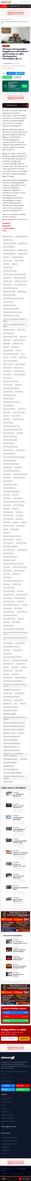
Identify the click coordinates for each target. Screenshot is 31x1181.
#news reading (7, 570)
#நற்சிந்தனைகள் (8, 766)
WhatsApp (8, 77)
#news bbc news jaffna (9, 409)
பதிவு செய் (24, 1038)
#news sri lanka (16, 584)
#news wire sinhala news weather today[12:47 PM (14, 638)
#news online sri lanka (9, 550)
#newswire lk (15, 674)
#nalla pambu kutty (8, 350)
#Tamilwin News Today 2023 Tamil (11, 690)
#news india (6, 508)
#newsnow (24, 667)
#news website (16, 622)
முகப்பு (3, 19)
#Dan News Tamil (7, 260)
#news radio (6, 567)
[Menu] (28, 2)
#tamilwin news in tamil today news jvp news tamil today (14, 685)
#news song (6, 584)
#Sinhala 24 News (7, 677)
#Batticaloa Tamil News (9, 250)
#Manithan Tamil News (19, 340)
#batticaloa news (23, 243)
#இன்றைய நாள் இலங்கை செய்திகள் (14, 726)
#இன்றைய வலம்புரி (9, 733)
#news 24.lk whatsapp (19, 374)
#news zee (6, 660)
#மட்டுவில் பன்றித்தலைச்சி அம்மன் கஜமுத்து (13, 777)
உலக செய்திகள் (8, 228)
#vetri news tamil (18, 700)
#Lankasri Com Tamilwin (9, 305)
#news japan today (8, 512)
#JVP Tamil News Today (20, 284)
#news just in (19, 512)
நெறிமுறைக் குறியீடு (8, 1144)
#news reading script (19, 570)
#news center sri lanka (19, 412)
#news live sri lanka (8, 526)
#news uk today (7, 608)
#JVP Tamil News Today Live (10, 288)
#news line (15, 522)
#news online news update (10, 546)
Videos (4, 231)
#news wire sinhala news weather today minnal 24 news (15, 633)
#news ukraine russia (8, 612)
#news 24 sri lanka (19, 371)
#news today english (22, 594)
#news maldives (15, 529)
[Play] (27, 105)
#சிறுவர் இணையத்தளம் (10, 759)
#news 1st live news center (10, 361)
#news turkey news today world (11, 605)
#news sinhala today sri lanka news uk (13, 581)
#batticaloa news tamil (8, 247)
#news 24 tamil (7, 374)
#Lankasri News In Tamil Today (11, 315)
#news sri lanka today (8, 591)
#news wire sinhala (8, 625)
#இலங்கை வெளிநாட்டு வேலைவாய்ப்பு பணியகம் (14, 718)
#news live (24, 522)
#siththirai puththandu (20, 677)
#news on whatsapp (21, 543)
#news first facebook (8, 443)
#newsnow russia (7, 670)
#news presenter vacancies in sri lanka (13, 563)
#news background (8, 405)
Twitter (21, 73)
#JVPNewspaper (22, 291)
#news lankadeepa (8, 519)
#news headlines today (9, 488)
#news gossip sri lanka (19, 477)
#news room (6, 574)
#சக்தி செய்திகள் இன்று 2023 (11, 743)
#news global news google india (11, 471)
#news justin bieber (8, 515)
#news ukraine (18, 608)
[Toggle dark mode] (25, 2)
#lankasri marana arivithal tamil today (12, 312)
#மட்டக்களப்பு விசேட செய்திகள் (12, 773)
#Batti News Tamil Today (21, 236)
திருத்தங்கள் (6, 1147)
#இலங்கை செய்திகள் (9, 714)
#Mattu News (6, 343)
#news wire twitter (8, 643)
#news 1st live (22, 357)
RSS (24, 1173)
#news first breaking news (10, 436)
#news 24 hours (7, 371)
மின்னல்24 (12, 217)
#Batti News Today (8, 240)
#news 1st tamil (7, 367)
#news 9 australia (7, 385)
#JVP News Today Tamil (21, 281)
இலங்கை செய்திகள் (8, 1121)
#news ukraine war (22, 612)
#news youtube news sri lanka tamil (12, 657)
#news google (7, 474)
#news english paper (8, 433)
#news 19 (5, 357)
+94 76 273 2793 (7, 1078)
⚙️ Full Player (26, 1178)
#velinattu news (7, 700)
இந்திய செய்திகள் (7, 1115)
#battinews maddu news (9, 253)
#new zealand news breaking (10, 354)
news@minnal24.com (8, 1081)
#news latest (19, 519)
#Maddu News (7, 340)
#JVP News (15, 264)
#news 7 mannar (7, 378)
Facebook (12, 73)
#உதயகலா (21, 733)
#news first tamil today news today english (14, 457)
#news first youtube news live (11, 464)
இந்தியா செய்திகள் (8, 1118)
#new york (18, 350)
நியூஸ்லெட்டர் (6, 1150)
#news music (6, 532)
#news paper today (8, 553)
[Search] (21, 2)
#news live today (20, 526)
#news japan (15, 508)
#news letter (6, 522)
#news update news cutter (10, 615)
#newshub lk (15, 667)
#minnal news (15, 347)
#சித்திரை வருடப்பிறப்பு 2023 (11, 750)
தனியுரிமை (4, 1173)
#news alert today (7, 391)
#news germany (7, 467)
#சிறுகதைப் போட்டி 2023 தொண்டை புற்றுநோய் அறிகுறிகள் (13, 754)
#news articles (19, 391)
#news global (18, 467)
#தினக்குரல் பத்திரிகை (10, 762)
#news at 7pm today (8, 398)
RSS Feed (4, 1153)
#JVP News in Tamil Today (9, 271)
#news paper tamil (22, 550)
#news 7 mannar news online (10, 381)
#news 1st (13, 357)
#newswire (6, 674)
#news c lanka (21, 409)
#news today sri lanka (8, 601)
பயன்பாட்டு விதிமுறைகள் (10, 1140)
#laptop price (23, 336)
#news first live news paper (10, 446)
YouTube (21, 1085)
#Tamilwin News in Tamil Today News (12, 681)
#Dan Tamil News (19, 260)
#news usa (20, 618)
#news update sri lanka (9, 618)
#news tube (20, 601)
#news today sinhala (20, 598)
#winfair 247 (23, 703)
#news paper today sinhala (10, 557)
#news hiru (15, 495)
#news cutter (6, 419)
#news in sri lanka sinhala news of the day (13, 502)
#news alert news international (11, 388)
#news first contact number (10, 440)
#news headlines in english (10, 484)
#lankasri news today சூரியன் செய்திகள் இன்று (14, 320)
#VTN (15, 703)
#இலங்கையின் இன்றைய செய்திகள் (14, 723)
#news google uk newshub (20, 474)
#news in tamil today (19, 505)
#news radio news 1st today (20, 567)
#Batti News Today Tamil (9, 243)
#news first (20, 433)
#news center (6, 412)
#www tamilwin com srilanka (10, 710)
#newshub (6, 667)
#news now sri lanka (8, 539)
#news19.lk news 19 (8, 664)
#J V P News (6, 264)
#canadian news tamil (17, 257)
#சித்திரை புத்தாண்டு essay (11, 747)
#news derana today (18, 419)
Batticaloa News (6, 1099)
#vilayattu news (7, 703)
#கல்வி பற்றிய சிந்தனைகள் (11, 736)
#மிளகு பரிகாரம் (8, 781)
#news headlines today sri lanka (11, 491)
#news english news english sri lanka (12, 429)
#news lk (5, 529)
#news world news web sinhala (11, 646)
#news (23, 354)
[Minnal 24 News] (6, 2)
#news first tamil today (9, 453)
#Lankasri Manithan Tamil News (11, 308)
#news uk (24, 605)
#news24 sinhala (20, 664)
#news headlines (7, 481)
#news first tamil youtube (9, 460)
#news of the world (8, 543)
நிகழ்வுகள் (6, 226)
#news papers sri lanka (9, 560)
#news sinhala (7, 577)
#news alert (18, 385)
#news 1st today (18, 367)
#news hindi (6, 495)
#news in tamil (7, 505)
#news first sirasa (20, 450)
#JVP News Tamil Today (20, 278)
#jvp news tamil (7, 278)
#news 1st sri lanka (20, 364)
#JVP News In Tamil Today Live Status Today (14, 274)
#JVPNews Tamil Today (9, 291)
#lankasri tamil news (8, 333)
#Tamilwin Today (7, 693)
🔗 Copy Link (17, 77)
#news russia (16, 574)
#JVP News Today (7, 281)
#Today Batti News (19, 693)
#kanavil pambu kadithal (9, 295)
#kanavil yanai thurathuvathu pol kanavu (13, 298)
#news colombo (16, 416)
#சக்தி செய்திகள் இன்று (10, 740)
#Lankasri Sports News (9, 330)
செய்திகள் (8, 19)
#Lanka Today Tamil (8, 302)
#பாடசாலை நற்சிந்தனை (10, 769)
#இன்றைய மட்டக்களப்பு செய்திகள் (13, 729)
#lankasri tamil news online (10, 336)
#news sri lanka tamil (8, 588)
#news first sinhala (8, 450)
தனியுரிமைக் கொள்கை (9, 1137)
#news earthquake (8, 422)
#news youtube (7, 653)
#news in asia (6, 498)
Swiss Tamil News (7, 1102)
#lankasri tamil (21, 330)
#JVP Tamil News (7, 284)
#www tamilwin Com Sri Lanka (10, 707)
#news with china (20, 643)
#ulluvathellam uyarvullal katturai (11, 696)
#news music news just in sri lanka (12, 536)
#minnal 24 (6, 347)
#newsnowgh (18, 670)
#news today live (7, 598)
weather (4, 1108)
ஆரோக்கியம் (6, 1111)
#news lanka (19, 515)
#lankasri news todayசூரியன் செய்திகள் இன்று (14, 325)
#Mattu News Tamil (17, 343)
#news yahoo (6, 650)
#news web (6, 622)
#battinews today (23, 253)
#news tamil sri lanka (8, 594)
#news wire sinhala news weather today (13, 629)
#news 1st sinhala (7, 364)
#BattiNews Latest (22, 250)
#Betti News (6, 257)
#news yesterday (17, 650)
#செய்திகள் (24, 759)
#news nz (19, 539)
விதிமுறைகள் (14, 1173)
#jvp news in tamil (7, 267)
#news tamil (20, 591)
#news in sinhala (17, 498)
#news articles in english (9, 395)
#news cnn (6, 416)
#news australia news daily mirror (11, 402)
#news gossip (6, 477)
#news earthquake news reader (11, 426)
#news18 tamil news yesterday (19, 660)
